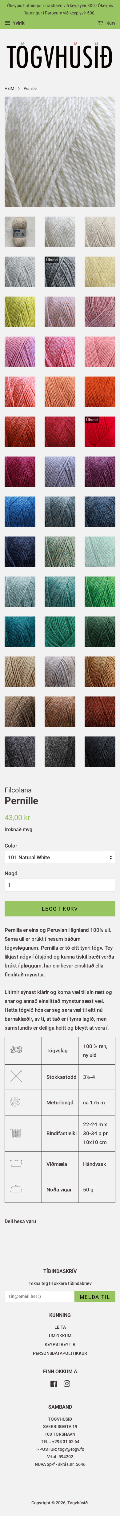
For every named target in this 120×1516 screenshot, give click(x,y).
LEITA (60, 1327)
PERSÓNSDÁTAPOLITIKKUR (60, 1353)
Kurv (110, 23)
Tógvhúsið (77, 1503)
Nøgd (11, 873)
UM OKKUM (60, 1335)
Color (11, 846)
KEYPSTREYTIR (60, 1344)
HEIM (9, 88)
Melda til (95, 1297)
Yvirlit (18, 23)
